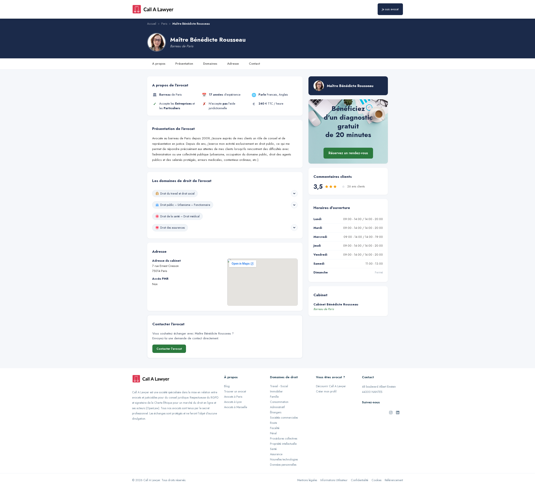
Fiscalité (274, 428)
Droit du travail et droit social (177, 193)
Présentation (184, 63)
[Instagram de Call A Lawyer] (390, 412)
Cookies (376, 480)
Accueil (151, 24)
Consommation (279, 402)
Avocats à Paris (233, 397)
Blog (227, 386)
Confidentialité (359, 480)
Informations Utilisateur (334, 480)
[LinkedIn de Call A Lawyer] (397, 412)
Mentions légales (307, 480)
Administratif (277, 407)
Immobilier (276, 391)
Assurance (276, 454)
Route (273, 423)
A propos (158, 63)
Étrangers (275, 412)
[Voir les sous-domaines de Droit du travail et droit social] (294, 193)
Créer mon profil (326, 391)
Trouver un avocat (235, 391)
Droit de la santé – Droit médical (180, 216)
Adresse (233, 63)
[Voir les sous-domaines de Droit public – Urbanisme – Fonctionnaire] (294, 205)
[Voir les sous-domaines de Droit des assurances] (294, 227)
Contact (254, 63)
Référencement (394, 480)
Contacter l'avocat (169, 349)
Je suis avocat (390, 9)
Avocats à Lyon (233, 402)
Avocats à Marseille (235, 407)
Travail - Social (279, 386)
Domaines (210, 63)
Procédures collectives (283, 438)
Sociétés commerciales (284, 417)
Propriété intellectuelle (283, 444)
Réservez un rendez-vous (348, 153)
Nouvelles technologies (284, 459)
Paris (164, 24)
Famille (274, 397)
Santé (273, 449)
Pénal (273, 433)
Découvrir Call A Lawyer (331, 386)
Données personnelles (283, 465)
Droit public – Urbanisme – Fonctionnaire (185, 205)
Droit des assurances (172, 228)
